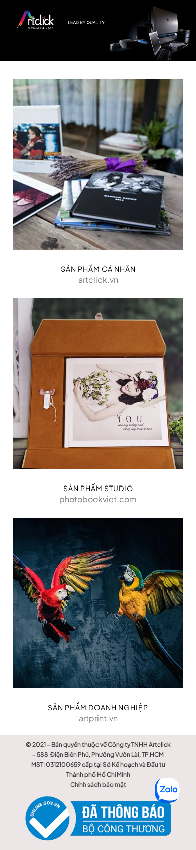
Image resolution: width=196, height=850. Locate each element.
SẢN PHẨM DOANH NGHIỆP (98, 707)
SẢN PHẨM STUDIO (98, 488)
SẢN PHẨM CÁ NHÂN (98, 268)
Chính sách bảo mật (98, 784)
